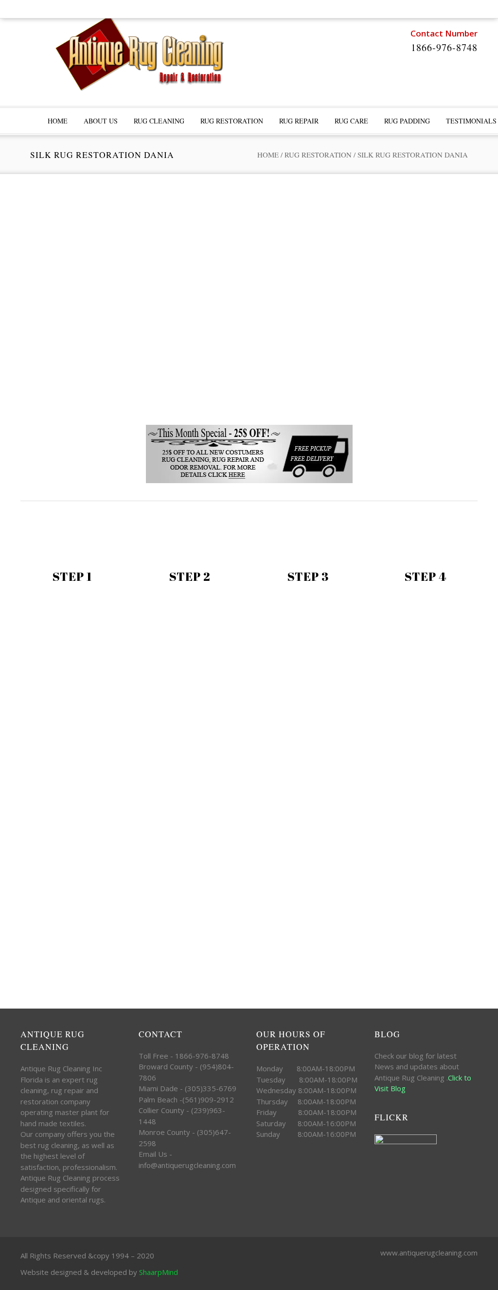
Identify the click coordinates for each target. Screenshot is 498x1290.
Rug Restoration (231, 120)
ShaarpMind (158, 1272)
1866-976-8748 (444, 47)
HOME (58, 120)
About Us (101, 120)
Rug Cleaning (159, 120)
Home (268, 154)
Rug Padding (407, 120)
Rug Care (351, 120)
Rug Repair (299, 120)
